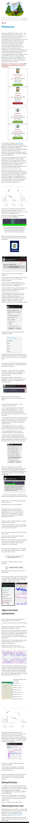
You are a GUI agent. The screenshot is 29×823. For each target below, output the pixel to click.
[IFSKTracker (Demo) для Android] (17, 85)
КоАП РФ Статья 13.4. (17, 815)
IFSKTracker (18, 93)
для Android (18, 77)
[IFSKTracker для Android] (18, 103)
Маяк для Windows (17, 132)
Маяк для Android (18, 115)
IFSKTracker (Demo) (18, 75)
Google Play (18, 83)
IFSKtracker (8, 26)
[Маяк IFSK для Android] (18, 121)
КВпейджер (18, 143)
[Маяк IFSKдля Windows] (17, 138)
